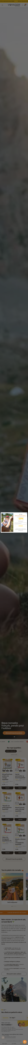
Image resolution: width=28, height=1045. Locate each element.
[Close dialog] (26, 513)
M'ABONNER (21, 525)
